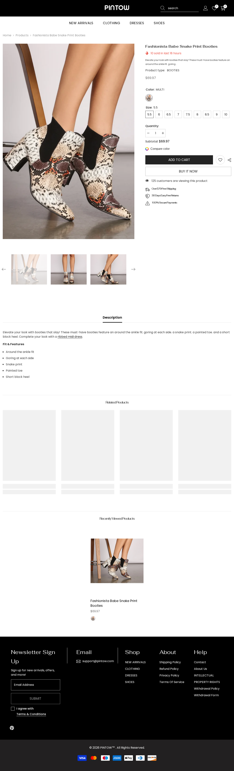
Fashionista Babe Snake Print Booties (113, 603)
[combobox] (183, 8)
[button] (4, 269)
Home (7, 35)
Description (112, 317)
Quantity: (152, 126)
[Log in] (205, 8)
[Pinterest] (12, 728)
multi (93, 618)
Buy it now (188, 171)
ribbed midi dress (70, 337)
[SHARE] (228, 160)
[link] (220, 159)
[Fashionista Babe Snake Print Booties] (117, 560)
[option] (68, 141)
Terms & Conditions (31, 714)
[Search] (180, 8)
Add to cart (179, 159)
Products (22, 35)
